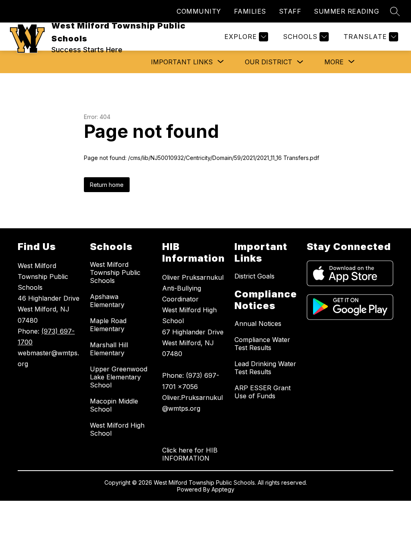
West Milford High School (117, 429)
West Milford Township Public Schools (115, 272)
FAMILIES (250, 11)
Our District (268, 62)
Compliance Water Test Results (262, 344)
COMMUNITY (199, 11)
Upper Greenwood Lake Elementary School (118, 377)
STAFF (290, 11)
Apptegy (223, 489)
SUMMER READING (346, 11)
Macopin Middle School (114, 405)
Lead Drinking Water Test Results (265, 368)
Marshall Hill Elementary (109, 349)
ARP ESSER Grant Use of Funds (262, 392)
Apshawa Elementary (107, 301)
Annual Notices (257, 324)
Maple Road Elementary (108, 325)
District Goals (254, 276)
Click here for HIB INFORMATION (190, 454)
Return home (107, 184)
